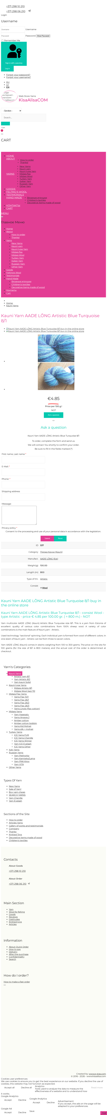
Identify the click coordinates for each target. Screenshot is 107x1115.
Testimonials (15, 194)
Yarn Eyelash (15, 801)
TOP (104, 1113)
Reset (60, 538)
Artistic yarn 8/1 (22, 676)
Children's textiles (36, 200)
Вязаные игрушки (37, 197)
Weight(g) (33, 565)
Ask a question (53, 415)
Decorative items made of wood (43, 202)
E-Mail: (6, 466)
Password (30, 36)
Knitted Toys (15, 834)
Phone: (6, 479)
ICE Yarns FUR (21, 735)
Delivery (13, 952)
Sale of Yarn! (15, 789)
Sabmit (47, 538)
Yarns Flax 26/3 (21, 706)
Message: (6, 504)
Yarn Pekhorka (21, 755)
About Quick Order (19, 947)
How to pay (15, 949)
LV (7, 85)
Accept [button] (8, 1100)
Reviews (13, 917)
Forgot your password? (18, 75)
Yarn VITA (19, 764)
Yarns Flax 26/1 (21, 700)
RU (8, 82)
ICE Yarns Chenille (23, 738)
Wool (45, 588)
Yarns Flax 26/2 (21, 703)
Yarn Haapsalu (21, 714)
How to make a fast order (17, 982)
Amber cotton (21, 720)
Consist (34, 586)
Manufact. (33, 559)
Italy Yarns (14, 750)
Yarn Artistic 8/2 (22, 679)
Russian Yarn (26, 184)
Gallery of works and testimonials (26, 826)
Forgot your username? (18, 77)
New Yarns (25, 166)
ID (37, 545)
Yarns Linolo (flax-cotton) (27, 708)
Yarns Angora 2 (21, 717)
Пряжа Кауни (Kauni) (51, 552)
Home (10, 155)
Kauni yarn (25, 169)
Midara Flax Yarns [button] (18, 694)
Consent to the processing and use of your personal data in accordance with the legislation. (53, 531)
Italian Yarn (25, 181)
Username (30, 29)
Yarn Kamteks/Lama (24, 758)
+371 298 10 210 (15, 6)
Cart (9, 208)
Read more (97, 1087)
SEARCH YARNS (17, 795)
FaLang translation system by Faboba (10, 658)
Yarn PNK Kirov (21, 761)
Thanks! (24, 162)
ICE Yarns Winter (23, 741)
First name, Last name (14, 454)
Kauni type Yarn (28, 171)
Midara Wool (26, 176)
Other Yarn (25, 186)
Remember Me (12, 40)
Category (33, 552)
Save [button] (31, 1111)
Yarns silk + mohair (23, 729)
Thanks (12, 831)
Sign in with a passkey (13, 63)
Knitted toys (15, 922)
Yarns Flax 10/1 (21, 697)
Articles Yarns (16, 823)
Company (14, 828)
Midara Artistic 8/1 (23, 688)
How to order (27, 160)
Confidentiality (16, 957)
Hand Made (14, 197)
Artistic (43, 579)
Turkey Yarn (26, 179)
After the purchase (18, 954)
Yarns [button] (10, 174)
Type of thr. (32, 579)
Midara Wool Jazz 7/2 (24, 691)
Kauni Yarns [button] (15, 673)
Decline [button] (22, 1100)
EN (7, 87)
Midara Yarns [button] (15, 711)
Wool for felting (17, 912)
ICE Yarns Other (22, 747)
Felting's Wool (16, 191)
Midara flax (25, 174)
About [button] (10, 158)
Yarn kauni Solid (22, 682)
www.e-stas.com (97, 1074)
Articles (13, 924)
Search (12, 959)
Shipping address (11, 491)
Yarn (11, 909)
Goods (10, 189)
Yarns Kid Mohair (22, 726)
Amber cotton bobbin (25, 723)
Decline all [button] (26, 1087)
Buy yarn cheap (17, 792)
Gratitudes (14, 919)
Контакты (13, 205)
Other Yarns (15, 767)
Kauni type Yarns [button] (17, 685)
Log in (7, 68)
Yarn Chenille (16, 798)
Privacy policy (9, 528)
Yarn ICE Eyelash (22, 744)
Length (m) (32, 572)
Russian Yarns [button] (16, 752)
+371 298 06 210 (15, 11)
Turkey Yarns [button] (15, 732)
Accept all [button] (9, 1087)
